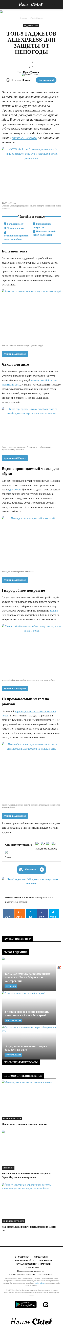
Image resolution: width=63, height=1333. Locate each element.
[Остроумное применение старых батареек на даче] (29, 1042)
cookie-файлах (40, 1283)
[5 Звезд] (8, 855)
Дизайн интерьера (12, 1118)
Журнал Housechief (26, 1264)
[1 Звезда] (38, 846)
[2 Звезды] (43, 846)
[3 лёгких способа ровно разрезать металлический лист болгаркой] (29, 1008)
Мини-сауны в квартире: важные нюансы (24, 1124)
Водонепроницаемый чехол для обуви (16, 235)
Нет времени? (46, 80)
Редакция (33, 1267)
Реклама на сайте (24, 1260)
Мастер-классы (13, 1020)
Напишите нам (40, 1257)
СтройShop (11, 986)
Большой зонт (13, 223)
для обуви (15, 489)
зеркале (54, 610)
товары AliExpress (24, 137)
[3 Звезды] (49, 846)
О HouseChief (22, 1257)
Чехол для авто (14, 228)
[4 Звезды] (54, 846)
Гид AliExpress (31, 26)
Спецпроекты (45, 1260)
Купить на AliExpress (15, 354)
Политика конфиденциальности (21, 1275)
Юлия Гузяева (31, 72)
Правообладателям (45, 1275)
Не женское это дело (13, 1221)
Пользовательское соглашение (30, 1271)
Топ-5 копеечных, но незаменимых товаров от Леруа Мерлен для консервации (28, 977)
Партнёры (45, 1264)
